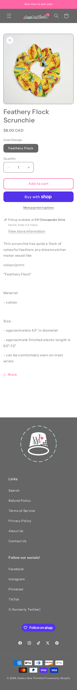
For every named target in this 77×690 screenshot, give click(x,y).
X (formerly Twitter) (25, 609)
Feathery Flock (21, 148)
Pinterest (16, 589)
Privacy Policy (20, 521)
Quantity (9, 158)
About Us (16, 531)
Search (14, 490)
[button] (9, 16)
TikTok (14, 599)
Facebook (16, 569)
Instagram (17, 579)
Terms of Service (22, 511)
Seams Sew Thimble (31, 678)
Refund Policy (20, 501)
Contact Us (17, 541)
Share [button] (12, 375)
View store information (26, 231)
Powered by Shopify (57, 678)
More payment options (38, 207)
